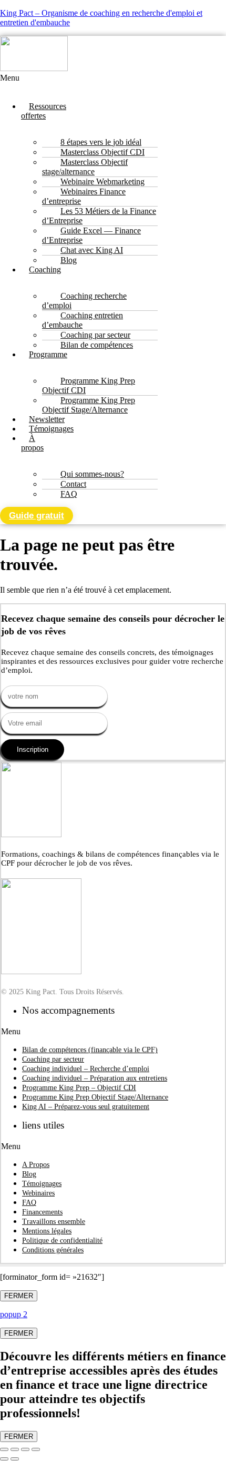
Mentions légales (46, 1231)
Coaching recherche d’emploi (84, 300)
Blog (29, 1174)
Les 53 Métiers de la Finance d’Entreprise (99, 216)
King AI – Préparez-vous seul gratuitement (85, 1107)
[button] (23, 83)
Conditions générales (53, 1250)
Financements (42, 1212)
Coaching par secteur (53, 1059)
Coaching (45, 269)
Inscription (32, 749)
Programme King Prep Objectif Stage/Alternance (88, 405)
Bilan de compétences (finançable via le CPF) (90, 1050)
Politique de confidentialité (62, 1240)
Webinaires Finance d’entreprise (84, 196)
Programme (48, 354)
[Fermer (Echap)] (36, 1449)
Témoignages (51, 428)
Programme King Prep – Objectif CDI (79, 1088)
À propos (32, 443)
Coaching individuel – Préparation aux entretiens (94, 1078)
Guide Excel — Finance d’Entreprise (91, 235)
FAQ (68, 493)
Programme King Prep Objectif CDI (88, 385)
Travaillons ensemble (53, 1221)
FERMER (18, 1296)
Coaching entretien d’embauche (82, 320)
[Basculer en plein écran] (15, 1449)
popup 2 (13, 1314)
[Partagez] (25, 1449)
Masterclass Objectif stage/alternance (85, 167)
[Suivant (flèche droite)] (15, 1458)
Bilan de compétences (96, 344)
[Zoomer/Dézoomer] (4, 1449)
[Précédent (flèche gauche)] (4, 1458)
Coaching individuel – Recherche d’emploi (85, 1069)
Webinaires (38, 1193)
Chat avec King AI (91, 250)
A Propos (35, 1165)
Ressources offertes (43, 111)
